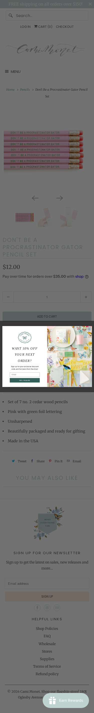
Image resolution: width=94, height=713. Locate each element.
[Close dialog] (89, 329)
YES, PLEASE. (24, 380)
